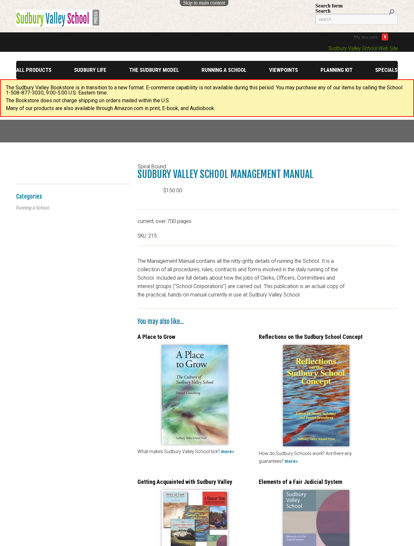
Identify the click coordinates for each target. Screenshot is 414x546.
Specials (386, 70)
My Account (366, 37)
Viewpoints (283, 70)
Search (323, 11)
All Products (33, 70)
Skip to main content (204, 3)
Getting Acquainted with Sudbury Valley (184, 481)
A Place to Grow (156, 336)
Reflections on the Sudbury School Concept (311, 336)
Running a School (224, 70)
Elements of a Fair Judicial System (300, 481)
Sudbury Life (90, 70)
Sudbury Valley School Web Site (363, 48)
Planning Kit (337, 70)
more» (227, 451)
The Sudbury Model (154, 70)
